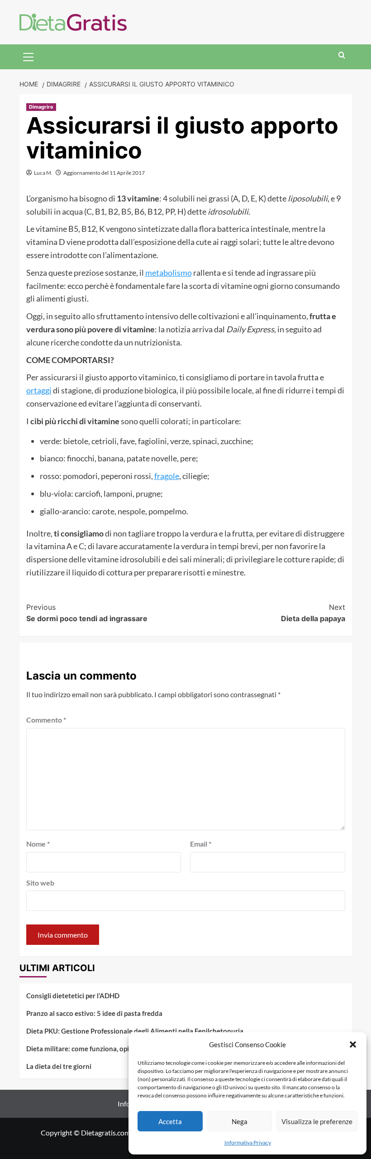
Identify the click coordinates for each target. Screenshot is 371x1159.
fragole (166, 476)
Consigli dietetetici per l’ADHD (72, 995)
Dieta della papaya (313, 613)
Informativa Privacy (247, 1142)
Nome (38, 843)
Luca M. (43, 172)
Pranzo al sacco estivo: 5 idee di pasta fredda (94, 1013)
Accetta (170, 1121)
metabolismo (168, 273)
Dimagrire (41, 107)
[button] (352, 1044)
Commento (46, 719)
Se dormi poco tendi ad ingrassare (86, 613)
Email (200, 843)
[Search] (341, 55)
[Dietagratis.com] (73, 21)
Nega (239, 1121)
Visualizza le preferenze (316, 1121)
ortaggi (39, 390)
